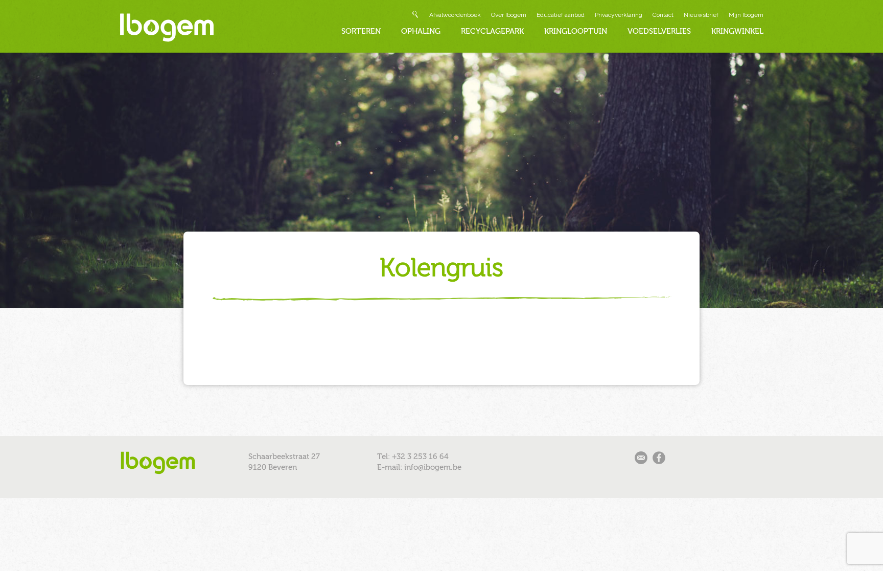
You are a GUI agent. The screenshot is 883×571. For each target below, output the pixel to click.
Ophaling (420, 31)
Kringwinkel (737, 31)
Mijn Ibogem (746, 14)
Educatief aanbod (561, 14)
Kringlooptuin (575, 31)
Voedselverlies (659, 31)
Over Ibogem (508, 14)
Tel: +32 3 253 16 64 (413, 456)
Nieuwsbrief (701, 14)
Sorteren (361, 31)
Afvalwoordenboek (455, 14)
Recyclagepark (492, 31)
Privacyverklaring (618, 14)
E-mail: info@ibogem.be (419, 467)
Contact (663, 14)
